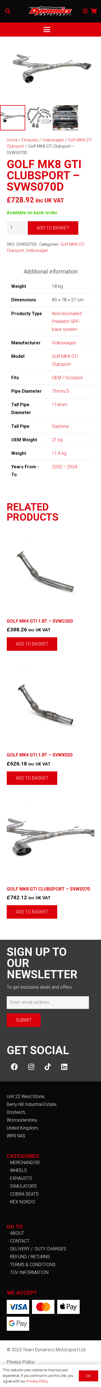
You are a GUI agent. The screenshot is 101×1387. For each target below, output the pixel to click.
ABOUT (17, 1233)
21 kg (57, 439)
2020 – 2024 (64, 466)
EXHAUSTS (21, 1178)
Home (12, 140)
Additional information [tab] (51, 271)
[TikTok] (47, 1067)
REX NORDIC (23, 1202)
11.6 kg (59, 453)
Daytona (60, 426)
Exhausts (30, 140)
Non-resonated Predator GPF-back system (67, 321)
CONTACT (19, 1241)
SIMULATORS (23, 1186)
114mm (59, 404)
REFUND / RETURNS (30, 1256)
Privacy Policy (21, 1362)
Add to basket (53, 228)
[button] (8, 11)
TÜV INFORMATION (29, 1272)
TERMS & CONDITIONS (33, 1264)
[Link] (85, 11)
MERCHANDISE (25, 1162)
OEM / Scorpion (67, 377)
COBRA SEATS (24, 1194)
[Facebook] (14, 1067)
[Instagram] (31, 1067)
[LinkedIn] (64, 1067)
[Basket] (94, 11)
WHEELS (18, 1170)
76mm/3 (60, 391)
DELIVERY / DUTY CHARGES (38, 1249)
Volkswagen (53, 140)
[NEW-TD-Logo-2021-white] (50, 11)
